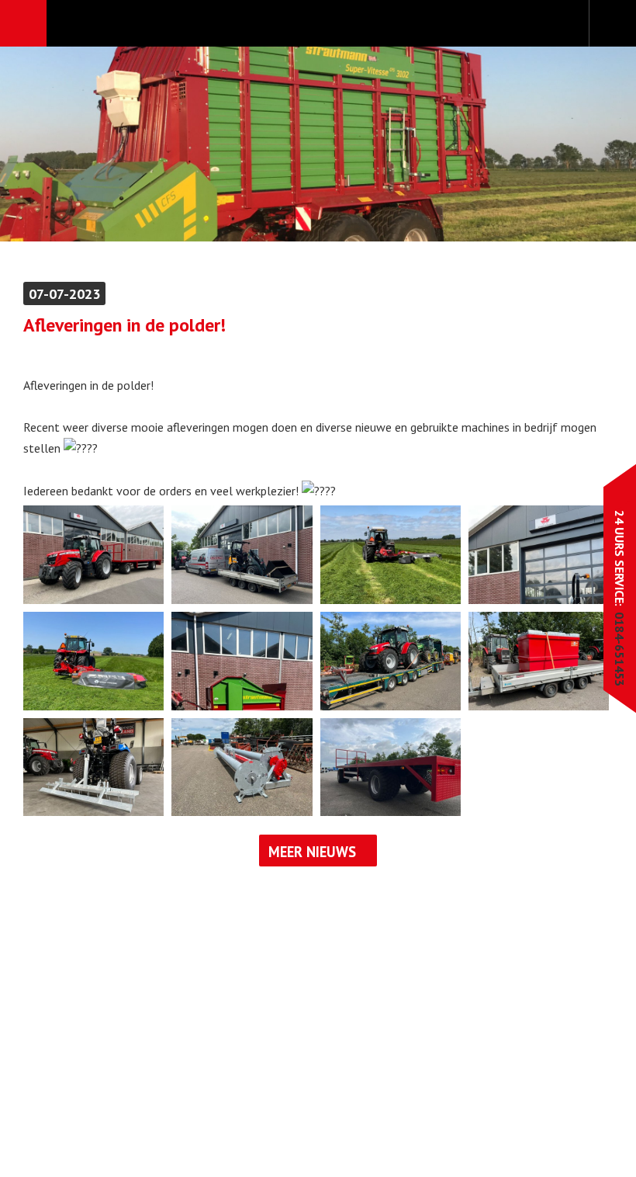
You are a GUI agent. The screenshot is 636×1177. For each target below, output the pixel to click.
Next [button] (576, 144)
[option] (318, 144)
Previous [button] (60, 144)
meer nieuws (312, 851)
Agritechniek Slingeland (317, 24)
